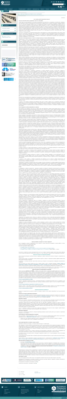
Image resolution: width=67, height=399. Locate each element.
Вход (38, 389)
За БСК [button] (6, 9)
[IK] (9, 74)
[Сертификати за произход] (6, 380)
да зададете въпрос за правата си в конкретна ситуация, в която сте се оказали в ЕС (35, 249)
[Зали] (60, 2)
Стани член (53, 9)
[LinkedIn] (53, 2)
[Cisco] (28, 380)
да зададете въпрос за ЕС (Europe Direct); (28, 247)
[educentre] (9, 79)
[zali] (17, 380)
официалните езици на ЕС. (32, 316)
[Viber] (51, 2)
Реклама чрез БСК (7, 392)
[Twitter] (56, 2)
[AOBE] (9, 60)
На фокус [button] (10, 9)
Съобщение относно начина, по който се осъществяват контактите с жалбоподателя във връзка (42, 338)
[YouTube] (58, 2)
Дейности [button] (29, 9)
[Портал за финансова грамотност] (9, 69)
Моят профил (40, 387)
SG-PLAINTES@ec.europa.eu (30, 341)
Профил (38, 392)
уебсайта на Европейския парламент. (44, 296)
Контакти (5, 393)
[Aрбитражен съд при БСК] (60, 380)
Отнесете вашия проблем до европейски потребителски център (31, 284)
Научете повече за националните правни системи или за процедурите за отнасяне (42, 264)
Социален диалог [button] (22, 9)
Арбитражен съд (36, 9)
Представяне (6, 389)
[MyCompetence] (49, 380)
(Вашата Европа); (51, 248)
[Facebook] (55, 2)
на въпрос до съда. (47, 264)
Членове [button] (47, 9)
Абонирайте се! (63, 8)
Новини (11, 10)
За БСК (5, 387)
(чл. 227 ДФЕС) (26, 295)
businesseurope (60, 392)
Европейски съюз (37, 372)
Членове (23, 387)
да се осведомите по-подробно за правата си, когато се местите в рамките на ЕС (34, 248)
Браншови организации (25, 389)
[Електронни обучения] (9, 65)
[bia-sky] (9, 53)
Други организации (24, 392)
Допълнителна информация (56, 397)
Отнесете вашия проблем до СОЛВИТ (26, 279)
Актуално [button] (15, 9)
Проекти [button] (42, 9)
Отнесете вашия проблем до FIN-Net (26, 288)
